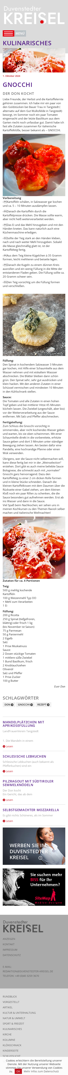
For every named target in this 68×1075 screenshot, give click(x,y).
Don (7, 704)
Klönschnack (12, 1045)
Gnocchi (24, 704)
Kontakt (9, 944)
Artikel (8, 1007)
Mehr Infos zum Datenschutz (41, 1071)
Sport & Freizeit (13, 1023)
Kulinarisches (12, 1029)
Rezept (41, 704)
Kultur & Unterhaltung (19, 1012)
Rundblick (10, 996)
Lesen (9, 746)
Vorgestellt (11, 1002)
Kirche (7, 1034)
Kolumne (9, 1039)
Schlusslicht (11, 1056)
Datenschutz (12, 955)
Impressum (10, 949)
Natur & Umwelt (14, 1018)
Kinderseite (10, 1050)
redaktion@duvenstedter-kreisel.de (28, 971)
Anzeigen (9, 939)
